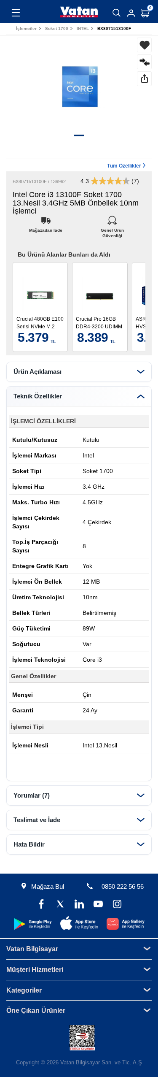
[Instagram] (116, 905)
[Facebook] (41, 905)
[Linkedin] (79, 905)
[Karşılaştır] (144, 61)
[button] (79, 135)
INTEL (83, 28)
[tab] (79, 372)
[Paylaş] (144, 78)
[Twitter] (60, 905)
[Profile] (131, 13)
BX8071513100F (114, 28)
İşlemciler (26, 28)
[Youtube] (97, 905)
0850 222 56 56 (123, 886)
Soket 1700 (56, 28)
